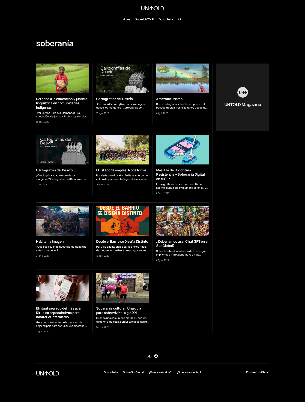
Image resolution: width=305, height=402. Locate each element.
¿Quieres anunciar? (189, 372)
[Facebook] (156, 356)
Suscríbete (166, 19)
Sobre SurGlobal (133, 372)
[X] (149, 356)
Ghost (265, 372)
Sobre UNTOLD (144, 19)
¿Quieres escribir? (160, 372)
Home (126, 19)
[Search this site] (180, 19)
